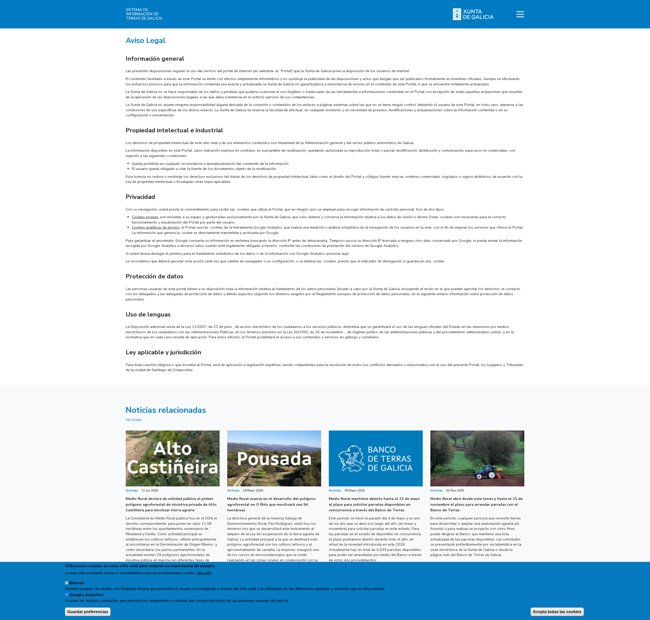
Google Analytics (86, 594)
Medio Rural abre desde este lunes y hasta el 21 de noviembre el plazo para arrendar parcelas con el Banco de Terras (476, 504)
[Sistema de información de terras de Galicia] (166, 14)
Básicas (76, 583)
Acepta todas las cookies (557, 611)
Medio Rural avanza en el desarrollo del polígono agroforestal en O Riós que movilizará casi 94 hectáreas (271, 504)
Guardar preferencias (87, 611)
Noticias (132, 490)
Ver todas (134, 419)
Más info (204, 573)
